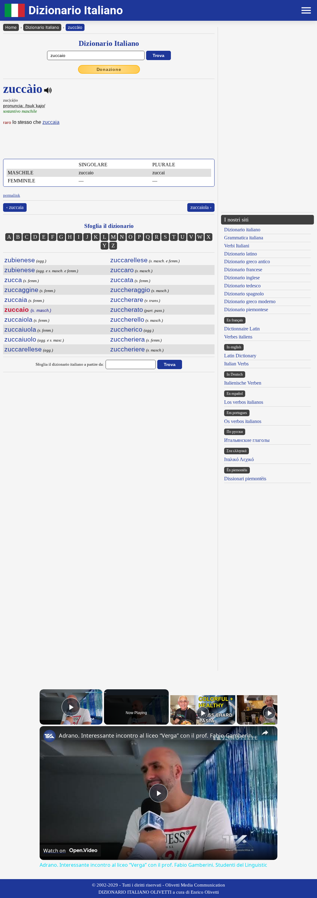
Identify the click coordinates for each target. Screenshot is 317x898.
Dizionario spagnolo (244, 293)
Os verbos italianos (242, 421)
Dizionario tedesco (242, 285)
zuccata (121, 279)
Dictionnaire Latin (242, 328)
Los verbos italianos (243, 402)
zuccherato (126, 309)
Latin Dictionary (240, 355)
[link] (49, 736)
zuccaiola (18, 319)
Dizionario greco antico (247, 261)
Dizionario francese (243, 269)
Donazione (109, 69)
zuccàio (75, 27)
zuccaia (50, 122)
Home (11, 27)
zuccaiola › (200, 207)
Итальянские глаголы (247, 440)
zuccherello (127, 319)
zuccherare (126, 299)
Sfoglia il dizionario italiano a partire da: (70, 364)
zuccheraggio (130, 289)
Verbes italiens (238, 336)
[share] (265, 732)
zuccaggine (21, 289)
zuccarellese (23, 349)
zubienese (19, 260)
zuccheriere (127, 349)
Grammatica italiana (243, 237)
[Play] (203, 713)
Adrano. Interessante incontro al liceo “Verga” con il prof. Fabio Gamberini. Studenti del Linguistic (157, 735)
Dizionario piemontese (246, 309)
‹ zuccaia (15, 207)
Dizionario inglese (242, 277)
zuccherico (126, 329)
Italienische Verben (242, 383)
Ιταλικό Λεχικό (239, 459)
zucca (13, 279)
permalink (11, 195)
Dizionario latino (240, 253)
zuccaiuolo (20, 339)
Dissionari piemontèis (245, 478)
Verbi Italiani (236, 245)
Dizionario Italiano (42, 27)
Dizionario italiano (242, 229)
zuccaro (122, 269)
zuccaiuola (20, 329)
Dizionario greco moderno (250, 301)
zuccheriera (127, 339)
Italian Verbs (236, 363)
